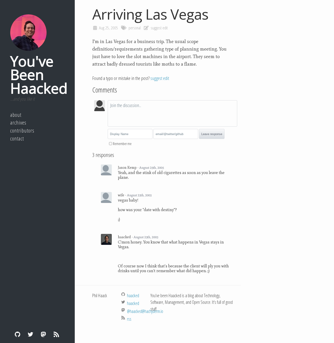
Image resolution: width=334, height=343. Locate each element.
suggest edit (159, 28)
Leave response (211, 134)
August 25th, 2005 (151, 168)
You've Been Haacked (38, 74)
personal (135, 28)
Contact (17, 138)
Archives (18, 122)
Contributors (22, 130)
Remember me (122, 143)
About (15, 114)
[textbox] (172, 113)
